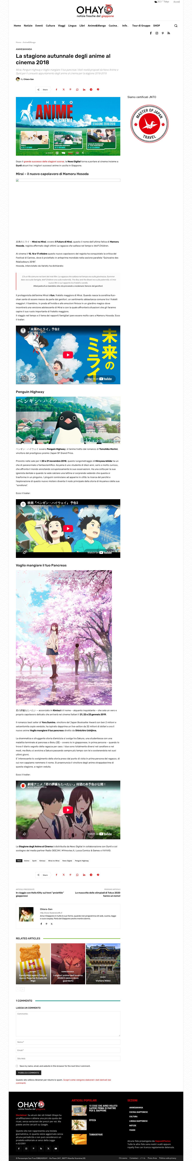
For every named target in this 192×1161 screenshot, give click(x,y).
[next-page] (22, 989)
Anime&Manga (29, 42)
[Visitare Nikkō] (103, 963)
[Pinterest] (163, 33)
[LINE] (98, 90)
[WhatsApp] (77, 90)
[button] (176, 26)
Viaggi (103, 977)
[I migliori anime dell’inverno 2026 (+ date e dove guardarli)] (68, 963)
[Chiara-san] (18, 79)
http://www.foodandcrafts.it (51, 913)
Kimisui (42, 861)
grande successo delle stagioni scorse (44, 161)
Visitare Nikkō (103, 980)
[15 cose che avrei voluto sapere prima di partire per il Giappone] (79, 1110)
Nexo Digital (67, 861)
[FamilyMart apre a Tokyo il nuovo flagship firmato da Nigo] (33, 963)
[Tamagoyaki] (79, 1139)
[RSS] (169, 33)
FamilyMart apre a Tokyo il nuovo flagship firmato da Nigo (33, 978)
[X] (63, 90)
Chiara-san (29, 79)
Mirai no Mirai (53, 861)
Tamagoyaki (96, 1134)
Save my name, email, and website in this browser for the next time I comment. (55, 1066)
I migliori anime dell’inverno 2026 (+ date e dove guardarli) (68, 978)
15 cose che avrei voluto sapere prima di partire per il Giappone (103, 1108)
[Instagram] (157, 33)
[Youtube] (56, 1149)
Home (18, 42)
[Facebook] (151, 33)
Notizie (32, 972)
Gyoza (92, 1120)
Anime (26, 861)
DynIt (34, 861)
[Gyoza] (79, 1125)
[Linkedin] (84, 90)
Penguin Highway (82, 861)
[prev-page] (18, 989)
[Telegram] (91, 90)
